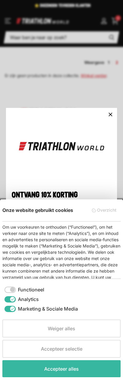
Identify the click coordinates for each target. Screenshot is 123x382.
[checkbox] (24, 289)
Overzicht (106, 210)
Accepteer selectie (61, 349)
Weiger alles (61, 328)
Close (110, 114)
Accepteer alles (61, 369)
